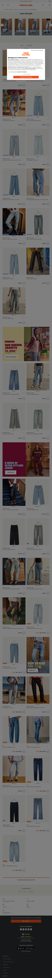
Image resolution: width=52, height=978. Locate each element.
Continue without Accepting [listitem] (37, 50)
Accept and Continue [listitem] (26, 77)
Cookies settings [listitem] (26, 74)
